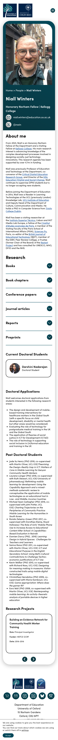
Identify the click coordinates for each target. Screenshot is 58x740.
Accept (8, 735)
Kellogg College (23, 148)
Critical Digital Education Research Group (27, 175)
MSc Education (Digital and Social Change (27, 178)
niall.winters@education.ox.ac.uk (31, 117)
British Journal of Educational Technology (25, 235)
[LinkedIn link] (33, 695)
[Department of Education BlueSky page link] (42, 695)
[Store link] (7, 695)
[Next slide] (33, 659)
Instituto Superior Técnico (22, 220)
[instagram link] (24, 695)
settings (25, 730)
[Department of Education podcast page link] (50, 695)
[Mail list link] (15, 695)
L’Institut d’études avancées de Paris (28, 224)
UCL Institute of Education (36, 200)
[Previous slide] (24, 659)
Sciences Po (40, 231)
